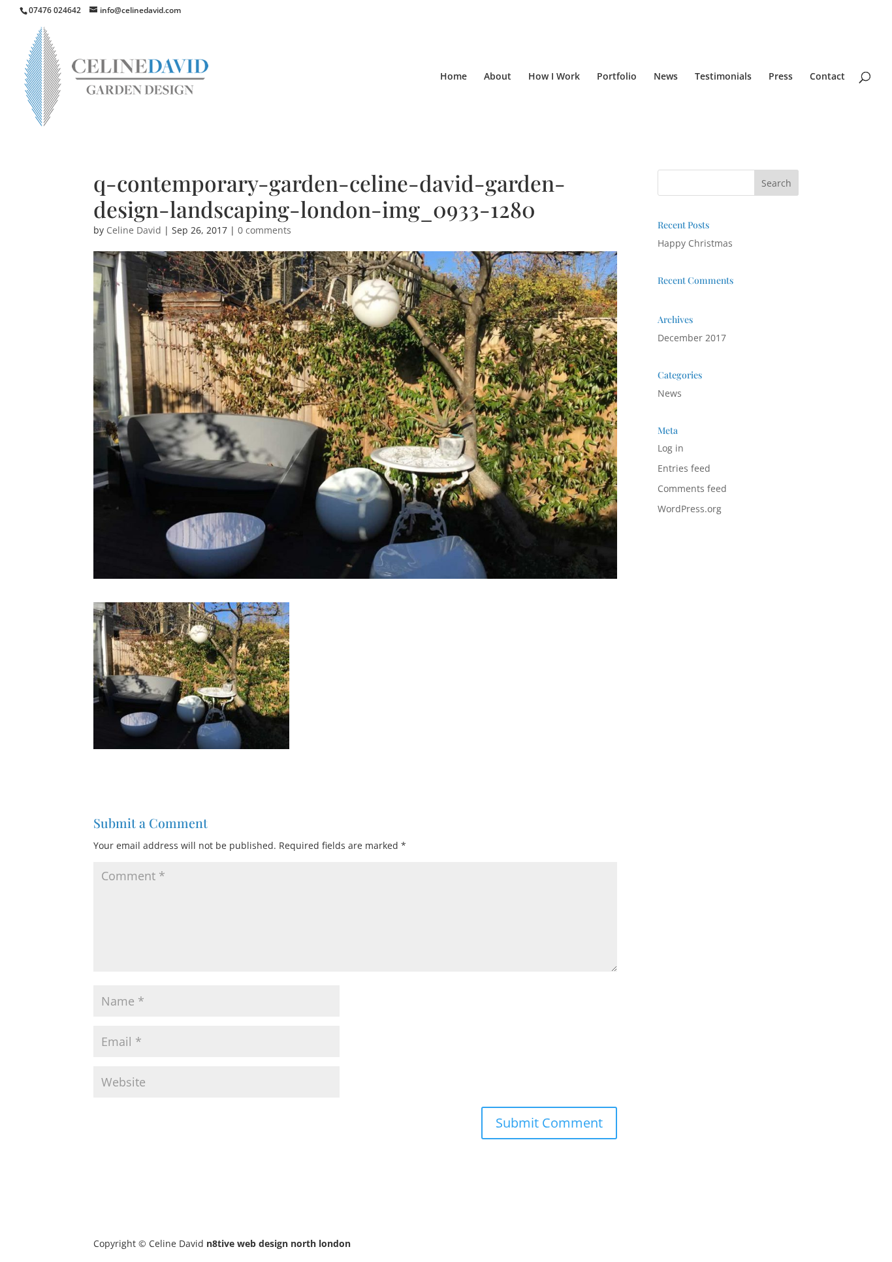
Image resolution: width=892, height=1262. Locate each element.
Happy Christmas (695, 243)
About (497, 77)
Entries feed (684, 468)
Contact (827, 77)
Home (453, 77)
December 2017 (692, 337)
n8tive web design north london (278, 1243)
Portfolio (617, 77)
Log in (671, 448)
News (666, 77)
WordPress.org (690, 508)
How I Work (554, 77)
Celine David (133, 230)
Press (781, 77)
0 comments (264, 230)
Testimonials (723, 77)
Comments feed (692, 488)
